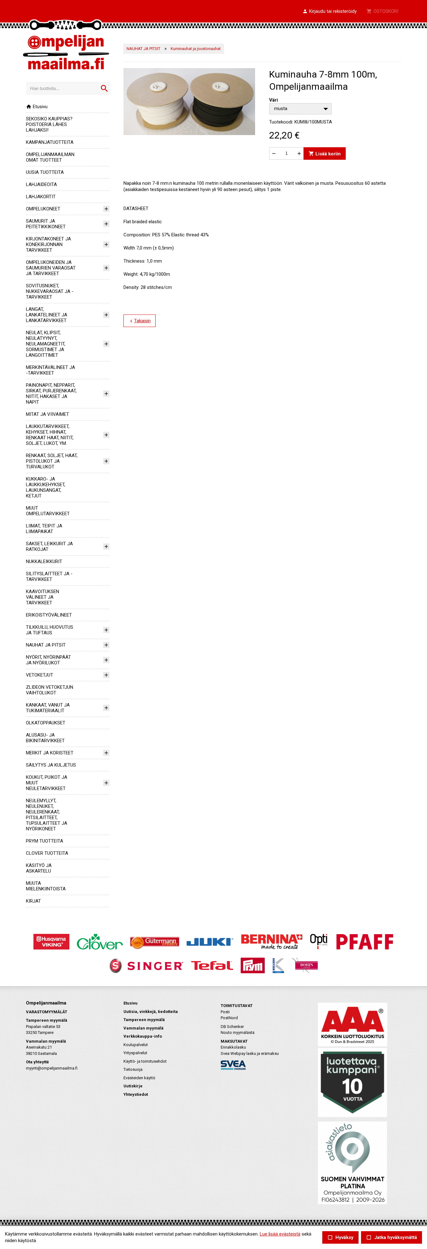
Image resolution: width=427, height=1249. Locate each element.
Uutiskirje (133, 1086)
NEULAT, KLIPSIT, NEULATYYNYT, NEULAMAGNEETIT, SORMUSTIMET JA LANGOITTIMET (45, 344)
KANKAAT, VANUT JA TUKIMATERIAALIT (48, 707)
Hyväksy (340, 1238)
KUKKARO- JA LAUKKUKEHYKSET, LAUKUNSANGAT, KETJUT (45, 487)
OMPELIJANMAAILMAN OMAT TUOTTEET (50, 157)
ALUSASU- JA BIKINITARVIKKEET (45, 737)
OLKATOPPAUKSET (45, 723)
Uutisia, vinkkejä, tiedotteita (150, 1011)
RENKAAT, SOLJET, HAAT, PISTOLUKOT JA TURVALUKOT (52, 461)
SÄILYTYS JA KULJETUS (51, 765)
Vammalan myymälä (143, 1028)
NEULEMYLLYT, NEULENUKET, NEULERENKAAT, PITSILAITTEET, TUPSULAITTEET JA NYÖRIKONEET (46, 815)
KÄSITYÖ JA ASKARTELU (39, 868)
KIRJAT (33, 901)
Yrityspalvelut (135, 1052)
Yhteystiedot (135, 1094)
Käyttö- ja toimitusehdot (145, 1061)
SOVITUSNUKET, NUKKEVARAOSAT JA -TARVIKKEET (49, 291)
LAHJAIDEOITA (41, 184)
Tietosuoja (133, 1069)
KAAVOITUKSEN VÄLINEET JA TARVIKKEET (42, 597)
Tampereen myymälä (144, 1019)
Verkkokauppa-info (142, 1036)
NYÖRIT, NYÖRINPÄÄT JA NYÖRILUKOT (48, 660)
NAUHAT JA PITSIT (46, 645)
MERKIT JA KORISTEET (49, 753)
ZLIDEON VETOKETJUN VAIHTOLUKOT (49, 690)
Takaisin (139, 321)
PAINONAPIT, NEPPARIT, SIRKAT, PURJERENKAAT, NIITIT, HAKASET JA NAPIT (51, 393)
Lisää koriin (325, 153)
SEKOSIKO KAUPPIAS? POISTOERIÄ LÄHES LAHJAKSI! (49, 124)
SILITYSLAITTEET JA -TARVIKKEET (49, 576)
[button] (329, 11)
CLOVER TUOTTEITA (47, 853)
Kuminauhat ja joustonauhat (196, 48)
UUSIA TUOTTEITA (45, 172)
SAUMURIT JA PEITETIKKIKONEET (46, 223)
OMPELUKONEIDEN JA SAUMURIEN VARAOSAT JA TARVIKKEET (51, 267)
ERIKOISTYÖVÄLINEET (49, 615)
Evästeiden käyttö (139, 1077)
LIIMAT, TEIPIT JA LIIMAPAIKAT (44, 528)
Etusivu (37, 106)
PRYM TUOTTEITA (44, 841)
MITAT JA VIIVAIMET (47, 414)
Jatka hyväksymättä (391, 1238)
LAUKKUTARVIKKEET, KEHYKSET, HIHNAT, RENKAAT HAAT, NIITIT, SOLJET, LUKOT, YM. (49, 435)
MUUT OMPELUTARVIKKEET (48, 510)
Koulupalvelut (135, 1044)
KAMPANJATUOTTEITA (49, 142)
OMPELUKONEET (43, 209)
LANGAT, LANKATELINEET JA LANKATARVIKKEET (46, 314)
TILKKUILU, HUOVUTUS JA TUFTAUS (49, 630)
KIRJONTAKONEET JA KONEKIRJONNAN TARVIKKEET (48, 244)
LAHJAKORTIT (41, 196)
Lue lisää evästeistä (280, 1234)
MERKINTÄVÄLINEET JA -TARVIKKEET (50, 370)
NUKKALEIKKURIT (44, 561)
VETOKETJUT (39, 675)
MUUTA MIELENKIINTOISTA (46, 886)
